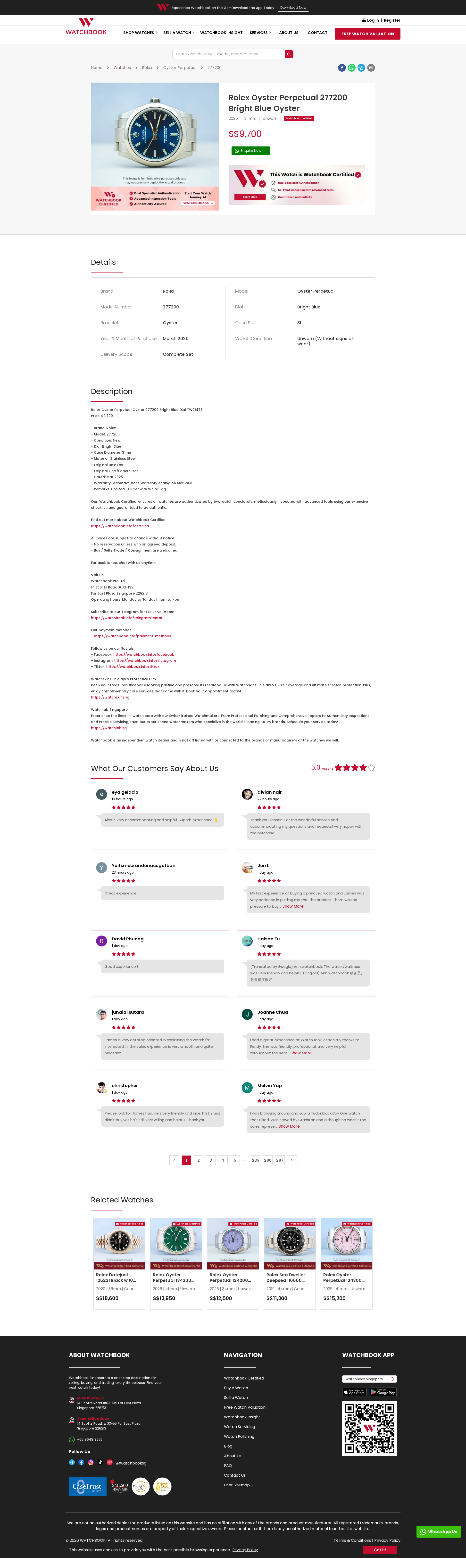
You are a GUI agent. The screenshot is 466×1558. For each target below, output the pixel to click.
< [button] (174, 1160)
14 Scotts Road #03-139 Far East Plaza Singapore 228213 (109, 1403)
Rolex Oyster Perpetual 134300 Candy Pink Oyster (344, 1280)
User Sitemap (237, 1485)
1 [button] (186, 1160)
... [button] (245, 1159)
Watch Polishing (239, 1436)
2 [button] (198, 1160)
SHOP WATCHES (138, 32)
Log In (373, 20)
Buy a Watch (236, 1388)
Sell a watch (177, 32)
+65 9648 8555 (89, 1439)
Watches (122, 67)
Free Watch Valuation (245, 1407)
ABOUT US (289, 32)
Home (96, 67)
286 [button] (267, 1160)
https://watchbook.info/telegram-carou (127, 617)
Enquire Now (251, 150)
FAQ (228, 1465)
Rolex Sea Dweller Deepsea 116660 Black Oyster (285, 1280)
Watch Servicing (239, 1427)
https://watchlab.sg (109, 727)
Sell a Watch (236, 1397)
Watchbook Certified (298, 118)
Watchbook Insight (221, 32)
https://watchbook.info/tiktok (132, 666)
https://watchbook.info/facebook (143, 654)
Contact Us (235, 1475)
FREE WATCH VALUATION (367, 34)
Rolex (147, 67)
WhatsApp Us (443, 1531)
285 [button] (255, 1160)
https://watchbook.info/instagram (145, 660)
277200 (215, 67)
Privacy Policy (245, 1550)
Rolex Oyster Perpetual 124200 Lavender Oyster (229, 1280)
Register (392, 20)
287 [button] (279, 1160)
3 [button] (210, 1160)
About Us (232, 1456)
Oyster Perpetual (179, 67)
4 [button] (222, 1160)
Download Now (293, 7)
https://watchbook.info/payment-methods (132, 636)
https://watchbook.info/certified (120, 526)
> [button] (292, 1160)
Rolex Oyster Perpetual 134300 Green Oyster (172, 1280)
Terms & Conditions (352, 1540)
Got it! (380, 1550)
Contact (317, 32)
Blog (228, 1446)
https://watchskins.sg (110, 697)
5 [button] (235, 1160)
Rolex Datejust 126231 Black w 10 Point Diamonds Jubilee (114, 1283)
